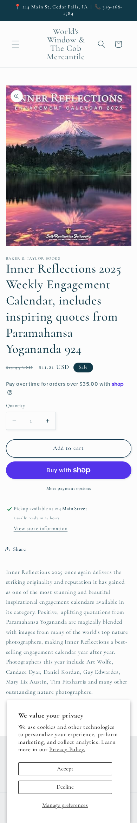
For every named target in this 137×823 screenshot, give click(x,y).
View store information (41, 528)
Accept (65, 768)
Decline (65, 786)
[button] (15, 44)
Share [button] (19, 549)
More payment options (68, 488)
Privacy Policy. (67, 749)
